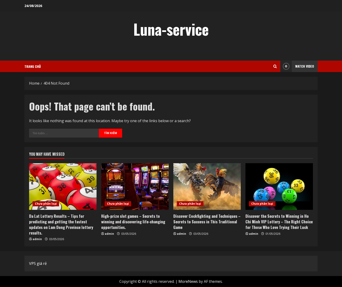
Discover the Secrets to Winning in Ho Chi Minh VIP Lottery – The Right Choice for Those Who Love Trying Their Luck (279, 221)
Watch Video (304, 66)
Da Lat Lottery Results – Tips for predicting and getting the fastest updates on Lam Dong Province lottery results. (61, 224)
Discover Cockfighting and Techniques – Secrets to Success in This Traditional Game (207, 221)
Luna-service (171, 29)
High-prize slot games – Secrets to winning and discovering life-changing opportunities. (133, 221)
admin (37, 239)
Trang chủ (32, 66)
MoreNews (188, 281)
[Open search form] (275, 66)
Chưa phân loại (46, 204)
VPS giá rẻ (38, 263)
